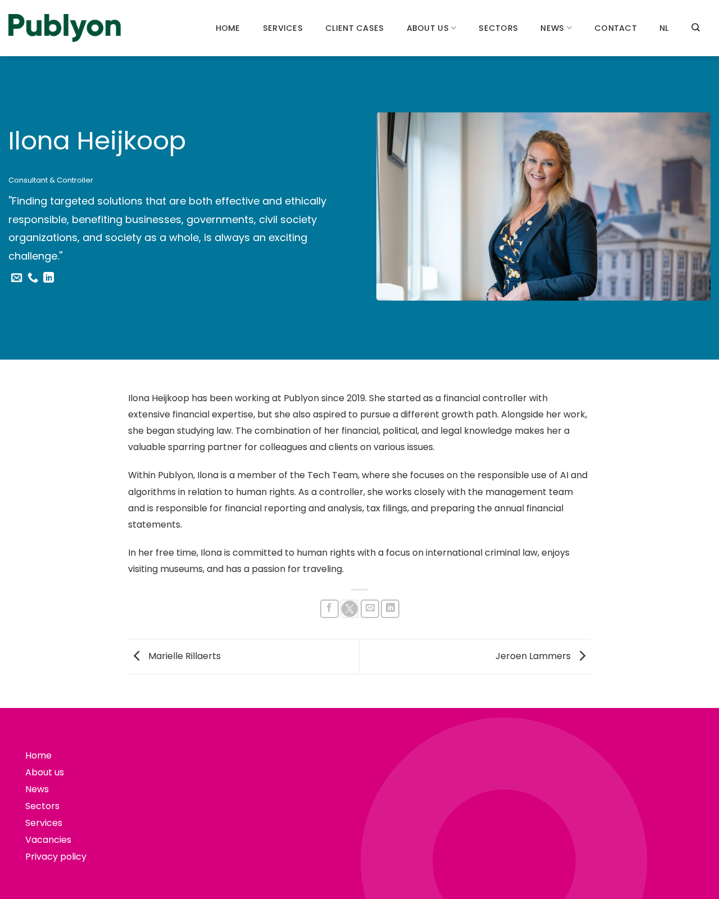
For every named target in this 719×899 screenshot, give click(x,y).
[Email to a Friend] (370, 609)
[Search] (695, 27)
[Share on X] (349, 609)
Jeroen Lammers (534, 656)
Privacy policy (56, 856)
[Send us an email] (16, 278)
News (552, 28)
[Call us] (33, 278)
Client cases (354, 28)
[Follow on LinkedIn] (48, 278)
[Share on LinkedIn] (390, 609)
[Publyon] (64, 28)
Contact (615, 28)
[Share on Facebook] (329, 609)
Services (283, 28)
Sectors (498, 28)
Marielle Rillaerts (183, 656)
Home (228, 28)
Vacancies (48, 839)
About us (428, 28)
